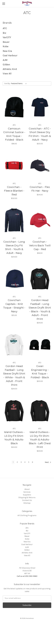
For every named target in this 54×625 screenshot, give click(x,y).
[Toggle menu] (3, 3)
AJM (5, 60)
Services (27, 492)
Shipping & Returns (27, 497)
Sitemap (27, 503)
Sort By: (7, 83)
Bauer (6, 42)
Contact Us (27, 500)
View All (7, 73)
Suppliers (27, 495)
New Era (7, 51)
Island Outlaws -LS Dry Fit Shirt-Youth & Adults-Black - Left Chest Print (40, 440)
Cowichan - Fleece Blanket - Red (14, 191)
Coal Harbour (10, 55)
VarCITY (7, 37)
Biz (4, 32)
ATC (5, 28)
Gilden (6, 64)
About (27, 489)
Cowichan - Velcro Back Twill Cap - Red (40, 245)
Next (47, 462)
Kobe (5, 46)
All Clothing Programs (27, 515)
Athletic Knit (10, 69)
